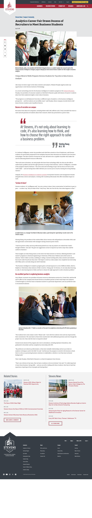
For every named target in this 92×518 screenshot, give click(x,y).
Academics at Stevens (26, 448)
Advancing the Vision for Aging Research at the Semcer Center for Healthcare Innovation (67, 411)
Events (59, 448)
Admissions (77, 453)
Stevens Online (25, 461)
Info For (60, 2)
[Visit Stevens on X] (12, 474)
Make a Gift (79, 441)
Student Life (61, 6)
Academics (39, 6)
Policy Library (42, 451)
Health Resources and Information (63, 453)
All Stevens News (55, 423)
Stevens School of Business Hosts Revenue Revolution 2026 (20, 415)
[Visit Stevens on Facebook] (15, 474)
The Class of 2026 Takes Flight (12, 403)
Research (70, 6)
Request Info (76, 2)
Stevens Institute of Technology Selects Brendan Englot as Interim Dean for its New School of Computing (67, 404)
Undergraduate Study (26, 456)
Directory (76, 448)
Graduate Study (25, 459)
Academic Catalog (26, 470)
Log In (67, 2)
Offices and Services (43, 448)
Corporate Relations (34, 2)
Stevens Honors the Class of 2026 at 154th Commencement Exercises (23, 409)
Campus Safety (60, 451)
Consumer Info (42, 456)
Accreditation (42, 453)
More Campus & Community (12, 420)
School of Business (69, 91)
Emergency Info (85, 474)
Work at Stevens (77, 451)
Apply (85, 2)
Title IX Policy (79, 474)
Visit (82, 2)
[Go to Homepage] (10, 7)
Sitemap (68, 474)
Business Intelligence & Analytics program (35, 174)
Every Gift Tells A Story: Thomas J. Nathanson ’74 (62, 418)
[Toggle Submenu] (63, 2)
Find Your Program (26, 451)
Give (55, 2)
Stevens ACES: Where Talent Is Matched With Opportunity (32, 383)
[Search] (87, 6)
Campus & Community (28, 17)
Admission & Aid (81, 6)
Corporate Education (26, 464)
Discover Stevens (50, 6)
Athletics (44, 2)
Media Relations (77, 456)
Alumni (50, 2)
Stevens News (18, 17)
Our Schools (25, 453)
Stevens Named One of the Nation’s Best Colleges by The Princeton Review (76, 384)
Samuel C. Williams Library (27, 467)
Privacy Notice (73, 474)
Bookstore (59, 456)
